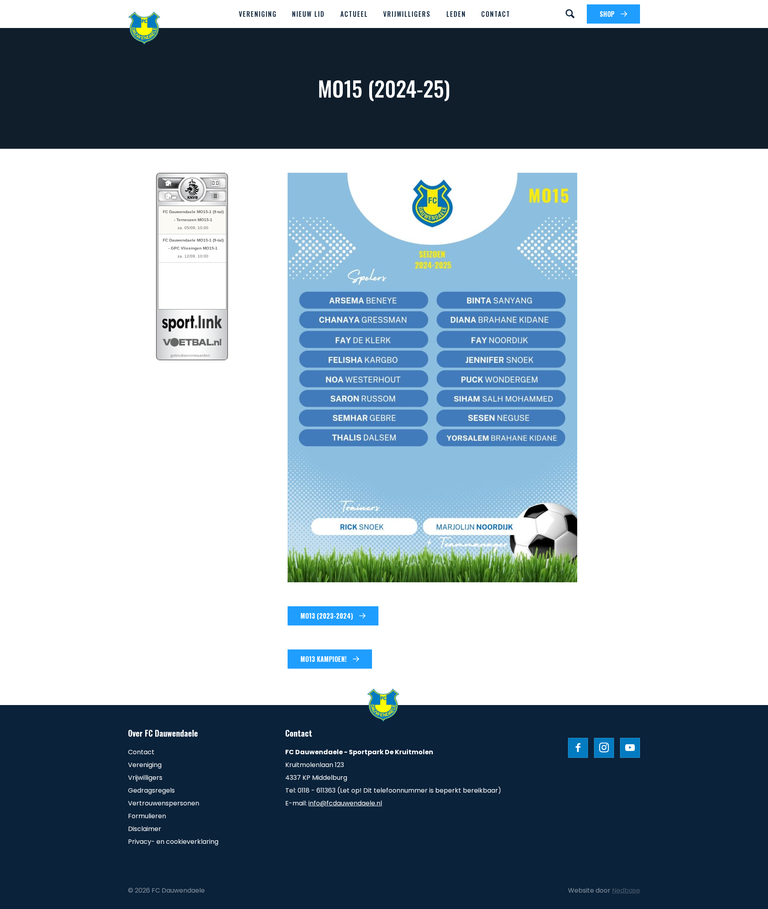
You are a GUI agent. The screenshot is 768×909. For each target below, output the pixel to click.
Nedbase (626, 890)
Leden (456, 14)
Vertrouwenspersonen (163, 803)
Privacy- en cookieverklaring (173, 841)
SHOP (607, 14)
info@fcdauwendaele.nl (345, 803)
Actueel (354, 14)
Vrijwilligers (407, 14)
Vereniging (258, 14)
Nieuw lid (308, 14)
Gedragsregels (151, 790)
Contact (495, 14)
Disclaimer (144, 828)
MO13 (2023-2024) (326, 616)
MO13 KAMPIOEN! (323, 659)
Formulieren (147, 816)
